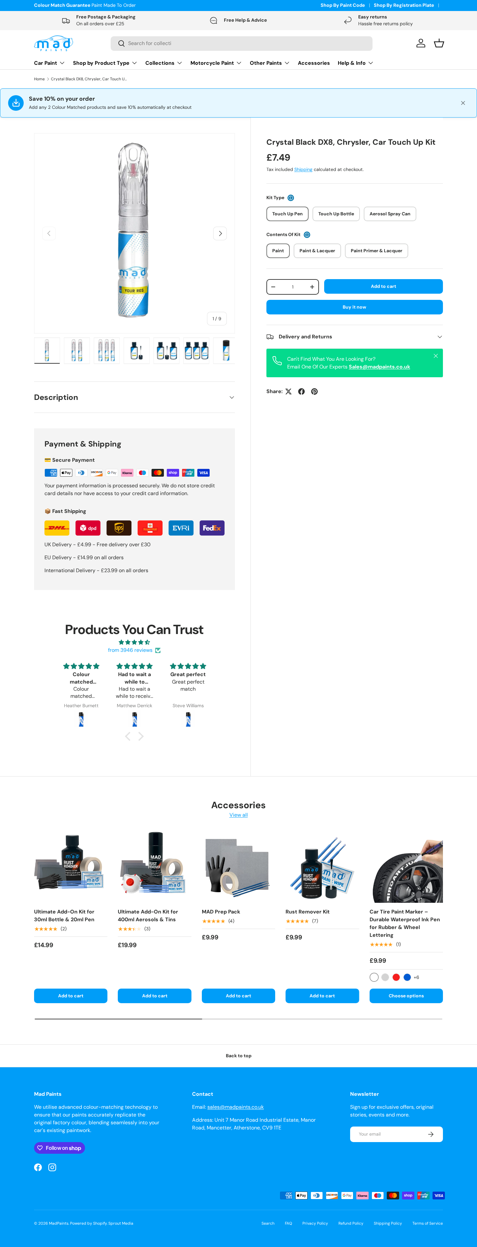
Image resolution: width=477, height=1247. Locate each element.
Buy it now (354, 307)
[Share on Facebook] (301, 391)
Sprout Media (120, 1223)
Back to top (238, 1056)
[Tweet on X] (288, 391)
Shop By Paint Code (343, 5)
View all (238, 814)
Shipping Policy (388, 1223)
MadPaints (58, 1223)
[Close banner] (463, 103)
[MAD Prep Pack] (238, 865)
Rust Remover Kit (308, 911)
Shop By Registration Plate (404, 5)
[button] (129, 736)
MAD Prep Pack (221, 911)
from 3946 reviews (130, 650)
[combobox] (242, 43)
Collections (160, 63)
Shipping (303, 169)
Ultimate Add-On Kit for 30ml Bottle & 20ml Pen (64, 915)
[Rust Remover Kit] (322, 865)
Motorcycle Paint (212, 63)
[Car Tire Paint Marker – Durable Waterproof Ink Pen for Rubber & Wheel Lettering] (406, 865)
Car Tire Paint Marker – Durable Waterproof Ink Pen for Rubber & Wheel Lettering (405, 923)
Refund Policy (350, 1223)
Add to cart (383, 286)
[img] (134, 642)
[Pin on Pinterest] (314, 391)
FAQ (288, 1223)
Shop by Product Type (101, 63)
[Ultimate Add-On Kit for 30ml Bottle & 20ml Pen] (70, 865)
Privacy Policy (315, 1223)
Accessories (314, 63)
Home (39, 79)
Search (268, 1223)
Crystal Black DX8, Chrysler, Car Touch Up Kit (90, 79)
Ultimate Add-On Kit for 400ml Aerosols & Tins (148, 915)
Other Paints (266, 63)
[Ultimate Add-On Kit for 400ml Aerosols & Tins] (154, 865)
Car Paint (45, 63)
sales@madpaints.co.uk (235, 1107)
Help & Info (352, 63)
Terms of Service (427, 1223)
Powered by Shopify (88, 1223)
